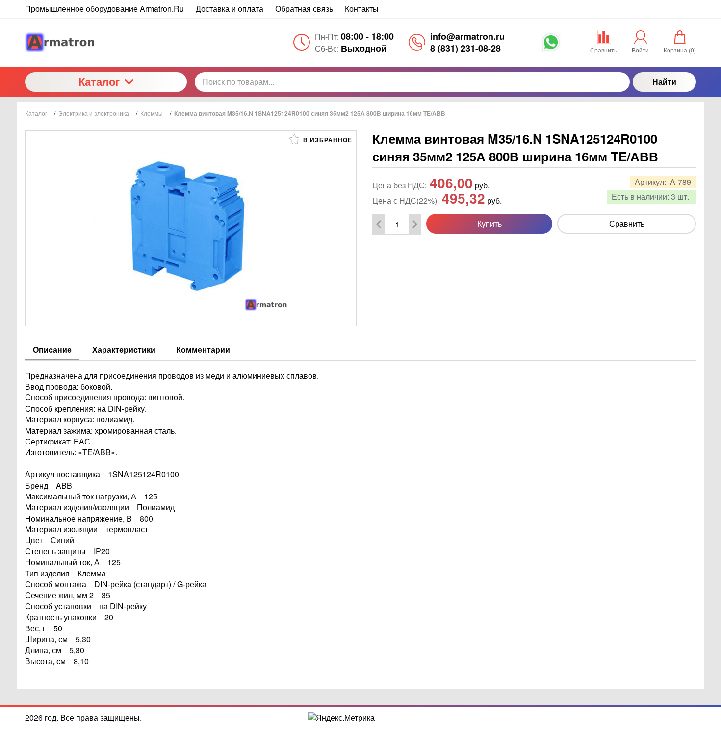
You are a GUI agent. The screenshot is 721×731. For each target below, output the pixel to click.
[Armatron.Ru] (106, 42)
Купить (489, 223)
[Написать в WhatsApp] (551, 45)
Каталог (99, 81)
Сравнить (626, 223)
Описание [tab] (52, 349)
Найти (664, 81)
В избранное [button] (326, 139)
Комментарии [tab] (203, 349)
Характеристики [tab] (123, 349)
